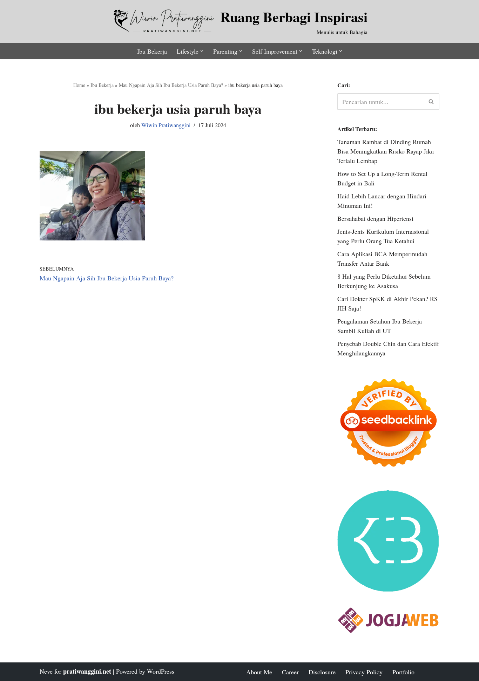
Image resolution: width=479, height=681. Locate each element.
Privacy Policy (364, 672)
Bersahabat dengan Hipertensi (375, 218)
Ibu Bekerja (152, 51)
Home (79, 85)
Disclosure (322, 672)
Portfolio (403, 672)
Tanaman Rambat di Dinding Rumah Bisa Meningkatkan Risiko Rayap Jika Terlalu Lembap (385, 151)
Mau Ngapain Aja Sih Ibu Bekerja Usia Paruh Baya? (171, 85)
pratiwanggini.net (87, 671)
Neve (46, 671)
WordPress (160, 671)
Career (290, 672)
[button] (201, 51)
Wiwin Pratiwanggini (166, 125)
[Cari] (431, 101)
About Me (259, 672)
